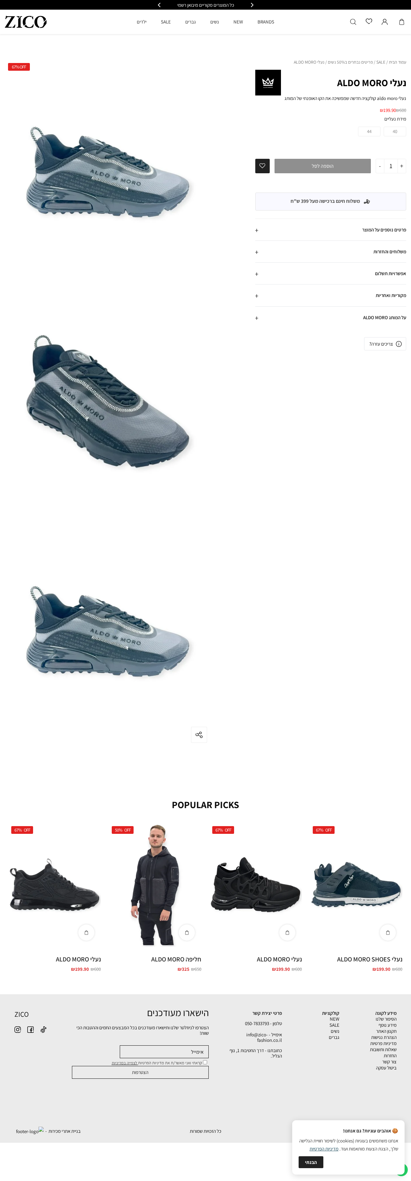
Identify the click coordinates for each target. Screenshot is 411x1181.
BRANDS (266, 22)
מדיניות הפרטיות (324, 1149)
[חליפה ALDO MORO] (155, 885)
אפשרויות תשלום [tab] (390, 273)
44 (369, 131)
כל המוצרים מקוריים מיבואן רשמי (205, 5)
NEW (334, 1019)
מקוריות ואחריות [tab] (391, 295)
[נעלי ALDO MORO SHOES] (356, 885)
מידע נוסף (388, 1025)
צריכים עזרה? (381, 344)
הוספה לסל (323, 166)
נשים (335, 1031)
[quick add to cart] (388, 932)
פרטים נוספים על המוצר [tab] (384, 230)
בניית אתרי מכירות (64, 1131)
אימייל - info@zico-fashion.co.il (264, 1037)
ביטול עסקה (386, 1068)
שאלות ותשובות (383, 1049)
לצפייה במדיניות (125, 1063)
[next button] (159, 5)
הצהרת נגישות (384, 1037)
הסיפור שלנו (386, 1019)
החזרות (390, 1055)
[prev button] (251, 5)
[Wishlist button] (369, 21)
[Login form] (384, 21)
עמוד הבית (397, 62)
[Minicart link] (401, 21)
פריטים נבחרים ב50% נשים (350, 62)
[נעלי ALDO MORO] (255, 885)
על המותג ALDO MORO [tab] (384, 317)
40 (395, 131)
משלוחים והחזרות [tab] (389, 251)
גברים (334, 1037)
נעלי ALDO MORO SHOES (369, 959)
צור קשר (389, 1062)
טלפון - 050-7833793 (263, 1023)
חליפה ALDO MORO (176, 959)
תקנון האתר (386, 1031)
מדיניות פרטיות (383, 1043)
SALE (380, 62)
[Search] (353, 21)
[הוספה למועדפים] (262, 166)
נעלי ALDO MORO (279, 959)
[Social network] (43, 1029)
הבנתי (311, 1162)
